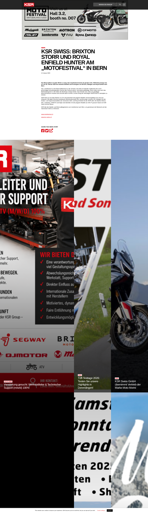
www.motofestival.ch (47, 114)
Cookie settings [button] (101, 510)
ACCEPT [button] (110, 510)
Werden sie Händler (105, 4)
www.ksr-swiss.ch (46, 117)
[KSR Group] (29, 5)
